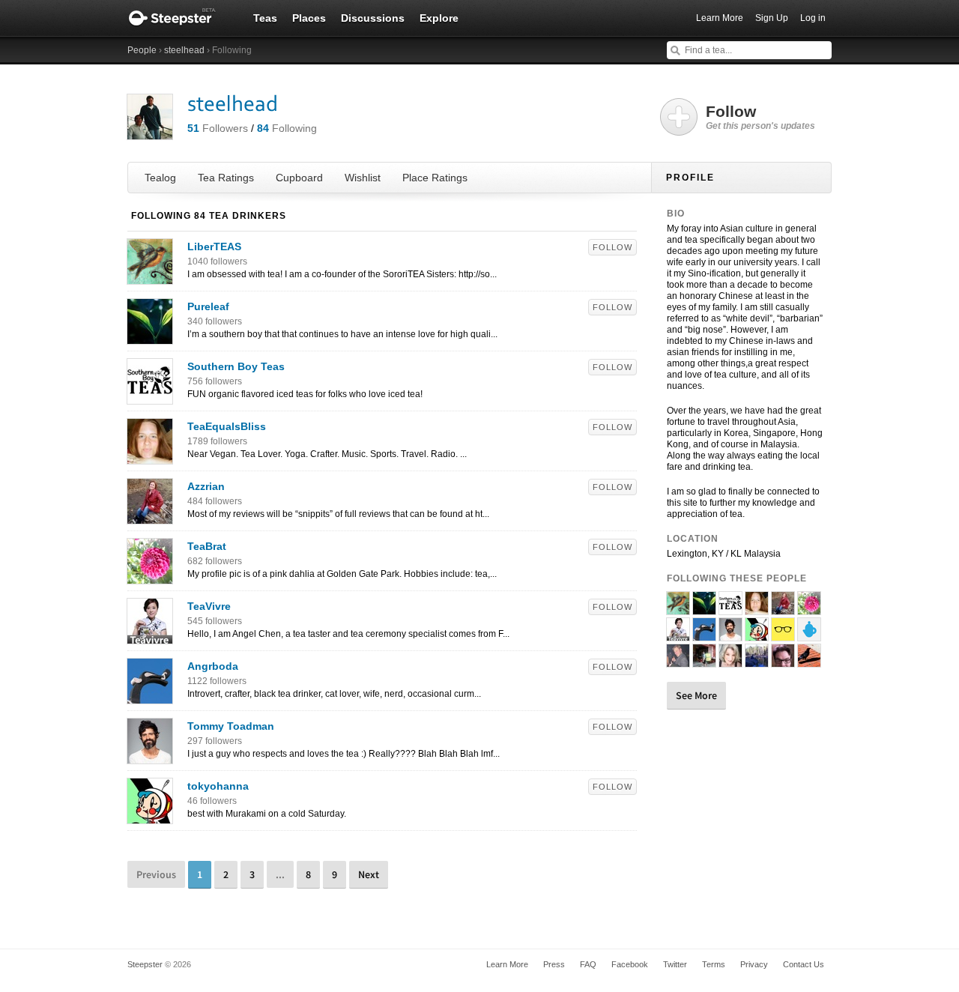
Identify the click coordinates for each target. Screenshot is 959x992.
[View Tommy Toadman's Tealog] (149, 756)
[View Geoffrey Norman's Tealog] (783, 661)
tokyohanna (218, 786)
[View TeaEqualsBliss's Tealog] (149, 456)
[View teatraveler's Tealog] (704, 661)
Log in (813, 18)
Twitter (675, 964)
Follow (612, 247)
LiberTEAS (214, 246)
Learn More (719, 18)
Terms (713, 964)
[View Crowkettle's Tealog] (809, 661)
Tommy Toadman (230, 726)
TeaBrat (206, 546)
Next (368, 874)
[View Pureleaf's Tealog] (149, 336)
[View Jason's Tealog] (678, 661)
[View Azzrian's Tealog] (149, 516)
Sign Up (771, 18)
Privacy (754, 964)
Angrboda (212, 666)
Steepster (179, 18)
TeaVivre (209, 606)
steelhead (184, 50)
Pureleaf (208, 306)
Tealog (160, 178)
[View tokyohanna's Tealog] (149, 816)
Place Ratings (435, 178)
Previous (156, 874)
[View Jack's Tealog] (783, 634)
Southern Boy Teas (236, 366)
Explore (439, 18)
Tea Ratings (226, 178)
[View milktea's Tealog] (809, 634)
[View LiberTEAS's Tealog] (149, 276)
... (280, 874)
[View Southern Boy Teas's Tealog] (149, 396)
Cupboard (299, 178)
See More (696, 695)
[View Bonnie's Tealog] (730, 661)
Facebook (629, 964)
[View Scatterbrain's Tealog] (756, 661)
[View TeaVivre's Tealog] (149, 636)
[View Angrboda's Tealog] (149, 696)
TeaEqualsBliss (226, 426)
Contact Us (803, 964)
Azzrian (206, 486)
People (142, 50)
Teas (265, 18)
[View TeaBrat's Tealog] (149, 576)
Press (554, 964)
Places (309, 18)
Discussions (373, 18)
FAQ (588, 964)
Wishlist (363, 178)
